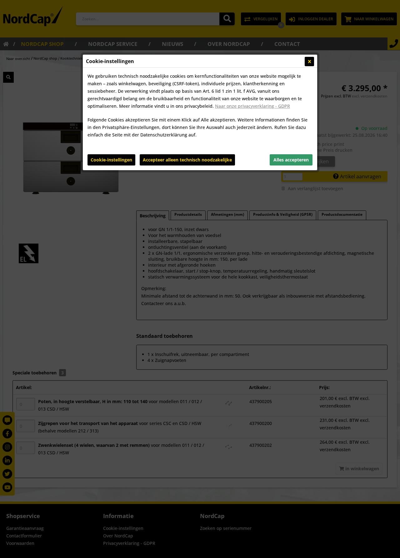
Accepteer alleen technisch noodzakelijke (187, 160)
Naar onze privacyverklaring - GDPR (252, 106)
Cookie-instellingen (111, 160)
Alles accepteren (291, 160)
